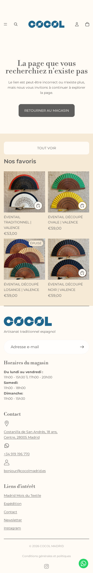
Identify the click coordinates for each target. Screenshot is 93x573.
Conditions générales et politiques (46, 556)
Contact (10, 512)
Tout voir (46, 148)
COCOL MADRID (52, 546)
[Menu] (5, 24)
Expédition (12, 503)
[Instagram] (46, 566)
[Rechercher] (15, 24)
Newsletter (13, 520)
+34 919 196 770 (17, 454)
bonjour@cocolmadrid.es (25, 471)
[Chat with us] (83, 563)
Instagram (12, 528)
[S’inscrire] (82, 347)
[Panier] (87, 24)
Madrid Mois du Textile (22, 495)
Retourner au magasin (46, 110)
